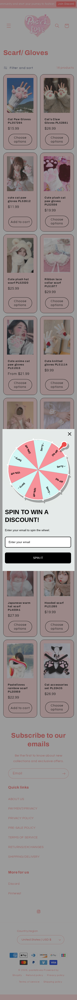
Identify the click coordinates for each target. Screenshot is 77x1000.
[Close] (70, 434)
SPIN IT (38, 557)
